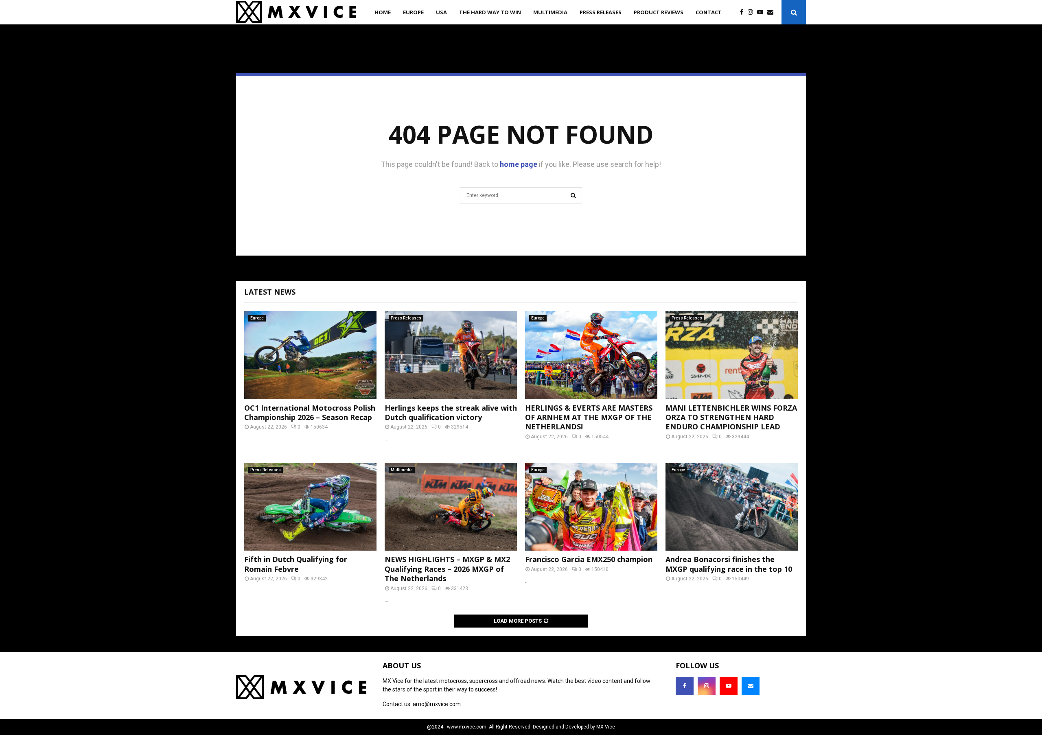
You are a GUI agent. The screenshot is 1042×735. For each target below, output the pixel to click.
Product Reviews (658, 12)
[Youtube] (762, 12)
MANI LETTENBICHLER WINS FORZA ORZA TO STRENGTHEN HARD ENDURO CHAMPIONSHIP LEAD (731, 417)
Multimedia (550, 12)
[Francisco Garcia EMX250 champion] (591, 507)
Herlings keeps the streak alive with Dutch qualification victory (451, 412)
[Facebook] (744, 12)
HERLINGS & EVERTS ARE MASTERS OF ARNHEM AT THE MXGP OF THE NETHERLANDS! (588, 417)
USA (441, 12)
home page (518, 164)
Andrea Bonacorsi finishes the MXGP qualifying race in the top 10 (728, 563)
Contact (709, 12)
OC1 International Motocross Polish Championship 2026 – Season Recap (309, 412)
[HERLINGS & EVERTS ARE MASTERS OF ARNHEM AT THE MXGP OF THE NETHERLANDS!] (591, 355)
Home (382, 12)
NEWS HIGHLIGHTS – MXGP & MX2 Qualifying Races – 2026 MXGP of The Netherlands (447, 568)
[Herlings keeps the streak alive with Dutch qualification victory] (451, 355)
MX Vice (605, 727)
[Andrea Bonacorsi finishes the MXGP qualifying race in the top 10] (731, 507)
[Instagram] (752, 12)
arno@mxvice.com (437, 704)
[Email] (772, 12)
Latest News (270, 292)
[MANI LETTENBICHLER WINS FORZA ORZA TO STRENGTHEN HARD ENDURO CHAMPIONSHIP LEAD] (731, 355)
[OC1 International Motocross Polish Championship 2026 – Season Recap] (310, 355)
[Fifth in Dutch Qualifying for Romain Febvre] (310, 507)
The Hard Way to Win (490, 12)
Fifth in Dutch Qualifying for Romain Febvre (295, 563)
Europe (413, 12)
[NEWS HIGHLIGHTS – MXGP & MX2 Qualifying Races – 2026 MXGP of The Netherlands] (451, 507)
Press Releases (601, 12)
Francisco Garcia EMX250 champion (588, 559)
